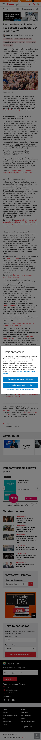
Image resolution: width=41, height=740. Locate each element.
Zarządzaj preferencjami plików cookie (20, 390)
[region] (20, 370)
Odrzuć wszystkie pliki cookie (20, 385)
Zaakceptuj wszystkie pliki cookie (20, 379)
